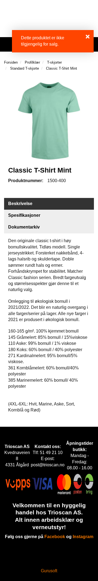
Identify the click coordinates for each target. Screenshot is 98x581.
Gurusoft (49, 570)
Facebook (54, 536)
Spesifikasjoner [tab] (24, 215)
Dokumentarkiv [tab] (24, 227)
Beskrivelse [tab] (20, 203)
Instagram (83, 536)
